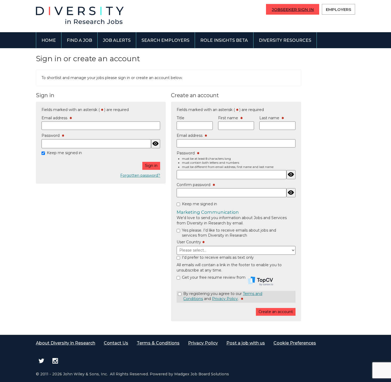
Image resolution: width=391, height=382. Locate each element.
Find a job (79, 40)
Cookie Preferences (294, 343)
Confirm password (195, 185)
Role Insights (224, 40)
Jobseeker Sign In (293, 9)
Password (51, 135)
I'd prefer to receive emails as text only (218, 257)
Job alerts (117, 40)
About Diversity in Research (65, 343)
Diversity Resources (285, 40)
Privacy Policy (225, 298)
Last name (270, 118)
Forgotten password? (140, 175)
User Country (189, 242)
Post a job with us (245, 343)
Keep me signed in (64, 152)
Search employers (165, 40)
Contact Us (116, 343)
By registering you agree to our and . (222, 296)
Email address (55, 118)
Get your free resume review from (214, 277)
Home (48, 40)
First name (229, 118)
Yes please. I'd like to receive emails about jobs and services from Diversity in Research (229, 233)
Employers (338, 9)
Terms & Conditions (158, 343)
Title (180, 118)
